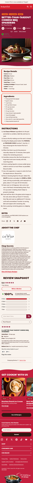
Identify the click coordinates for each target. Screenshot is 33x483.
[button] (28, 6)
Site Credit (4, 469)
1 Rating (15, 31)
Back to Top (23, 360)
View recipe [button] (5, 406)
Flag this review (6, 354)
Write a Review (22, 31)
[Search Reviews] (28, 316)
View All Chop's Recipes (9, 271)
